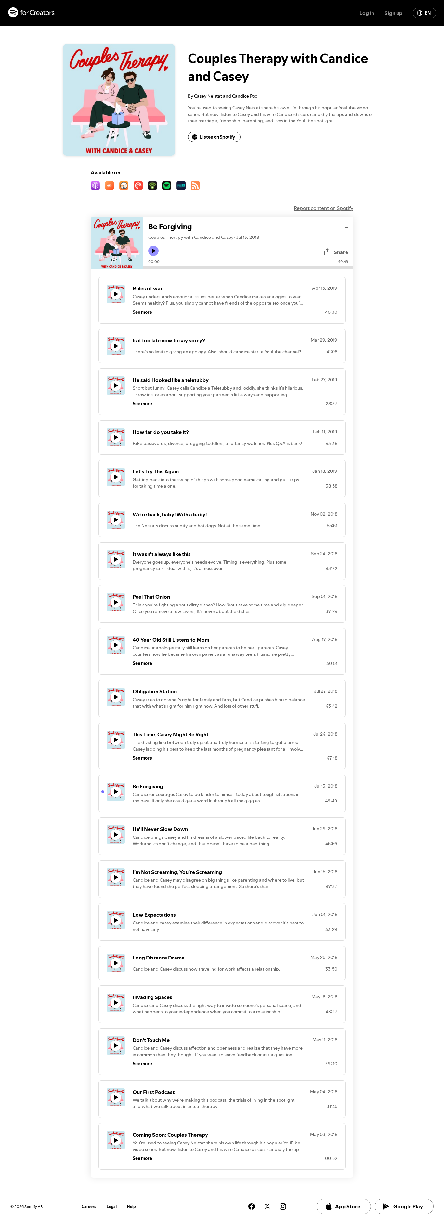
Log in (366, 13)
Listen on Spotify (217, 137)
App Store (347, 1206)
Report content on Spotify (323, 208)
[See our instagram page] (283, 1206)
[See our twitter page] (267, 1206)
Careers (89, 1206)
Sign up (393, 13)
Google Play (408, 1206)
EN (428, 13)
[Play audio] (346, 226)
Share (341, 252)
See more (142, 312)
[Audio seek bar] (248, 267)
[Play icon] (153, 251)
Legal (112, 1206)
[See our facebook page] (251, 1206)
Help (131, 1206)
